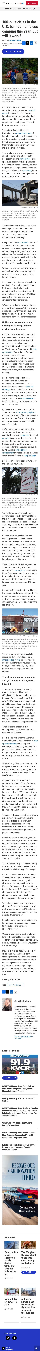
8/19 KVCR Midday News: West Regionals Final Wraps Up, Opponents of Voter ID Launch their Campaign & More (18, 1135)
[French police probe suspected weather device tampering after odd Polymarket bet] (11, 1245)
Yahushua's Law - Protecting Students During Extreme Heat (17, 1124)
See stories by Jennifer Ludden (23, 1037)
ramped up (24, 435)
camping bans (29, 456)
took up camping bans (26, 412)
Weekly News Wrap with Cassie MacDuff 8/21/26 (18, 1099)
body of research (27, 398)
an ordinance (23, 242)
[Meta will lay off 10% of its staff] (11, 1292)
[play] (3, 1348)
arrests (5, 438)
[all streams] (37, 1348)
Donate (33, 3)
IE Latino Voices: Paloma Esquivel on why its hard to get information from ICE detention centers (18, 1147)
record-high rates (24, 133)
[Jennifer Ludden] (7, 1004)
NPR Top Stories (15, 985)
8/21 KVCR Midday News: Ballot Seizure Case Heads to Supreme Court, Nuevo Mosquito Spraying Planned (18, 1088)
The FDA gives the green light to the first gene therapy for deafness (28, 1258)
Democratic (24, 159)
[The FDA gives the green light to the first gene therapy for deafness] (28, 1245)
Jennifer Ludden (15, 40)
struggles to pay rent (11, 660)
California (27, 170)
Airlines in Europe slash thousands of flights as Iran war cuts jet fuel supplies (28, 1306)
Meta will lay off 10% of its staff (10, 1302)
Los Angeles (19, 570)
